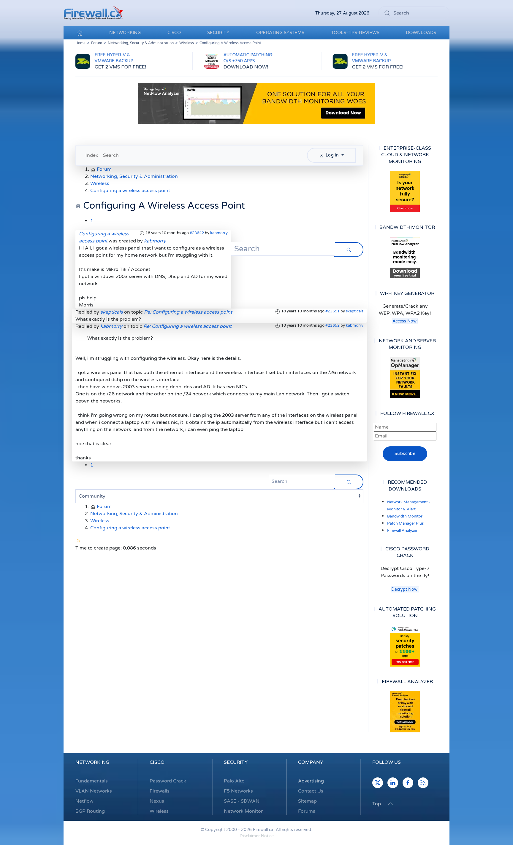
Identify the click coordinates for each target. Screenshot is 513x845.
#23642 (197, 233)
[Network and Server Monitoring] (405, 377)
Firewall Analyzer (402, 530)
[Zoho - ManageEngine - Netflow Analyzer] (256, 103)
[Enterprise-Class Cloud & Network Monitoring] (405, 191)
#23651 (332, 311)
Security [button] (218, 32)
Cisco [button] (174, 32)
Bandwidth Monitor (404, 516)
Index (92, 155)
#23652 (332, 325)
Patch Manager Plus (405, 523)
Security (236, 762)
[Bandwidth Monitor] (405, 257)
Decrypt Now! (405, 589)
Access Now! (405, 321)
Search (111, 155)
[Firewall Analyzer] (405, 711)
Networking (92, 762)
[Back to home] (93, 13)
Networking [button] (125, 32)
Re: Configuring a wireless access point (188, 312)
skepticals (354, 311)
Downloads (421, 32)
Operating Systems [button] (280, 32)
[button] (390, 804)
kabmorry (219, 233)
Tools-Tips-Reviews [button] (355, 32)
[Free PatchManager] (405, 646)
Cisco (157, 762)
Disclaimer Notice (257, 835)
